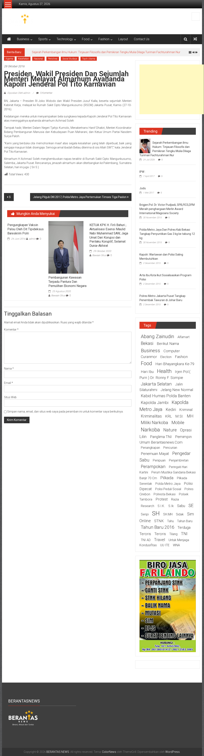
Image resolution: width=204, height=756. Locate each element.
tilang (173, 534)
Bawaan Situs (58, 295)
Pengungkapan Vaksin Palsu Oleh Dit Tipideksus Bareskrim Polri (25, 229)
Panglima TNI (161, 437)
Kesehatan (23, 58)
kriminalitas (151, 416)
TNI (184, 533)
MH (190, 416)
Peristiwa (52, 58)
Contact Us (141, 39)
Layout (123, 39)
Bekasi (147, 343)
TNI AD (146, 540)
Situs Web (10, 397)
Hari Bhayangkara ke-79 (174, 364)
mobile (178, 422)
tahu (170, 521)
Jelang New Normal (177, 390)
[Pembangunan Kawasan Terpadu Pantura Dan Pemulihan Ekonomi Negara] (65, 247)
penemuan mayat (155, 454)
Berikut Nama (168, 343)
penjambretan (178, 460)
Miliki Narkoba (154, 422)
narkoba (150, 430)
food (146, 363)
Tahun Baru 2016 (157, 527)
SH (156, 513)
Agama (9, 58)
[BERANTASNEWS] (23, 717)
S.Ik (171, 506)
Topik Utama (88, 58)
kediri (171, 409)
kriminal (185, 410)
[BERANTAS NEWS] (9, 39)
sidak (180, 514)
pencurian (170, 448)
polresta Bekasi (165, 494)
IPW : (142, 171)
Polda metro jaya (167, 484)
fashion (181, 357)
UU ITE (165, 545)
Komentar (11, 329)
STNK (159, 521)
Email (8, 382)
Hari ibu (147, 372)
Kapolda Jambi (154, 402)
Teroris (160, 534)
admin (32, 238)
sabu (181, 506)
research (147, 506)
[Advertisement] (171, 89)
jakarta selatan (156, 383)
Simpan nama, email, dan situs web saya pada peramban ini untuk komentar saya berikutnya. (65, 411)
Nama (9, 368)
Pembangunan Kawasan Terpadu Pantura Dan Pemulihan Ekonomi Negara (67, 282)
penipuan (159, 460)
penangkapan (150, 448)
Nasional (38, 58)
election (166, 357)
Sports (43, 39)
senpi (145, 514)
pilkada (167, 477)
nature (170, 429)
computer (172, 351)
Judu (142, 188)
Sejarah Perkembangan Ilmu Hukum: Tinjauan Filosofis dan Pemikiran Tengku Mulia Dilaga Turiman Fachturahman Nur (106, 52)
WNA (176, 545)
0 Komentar (46, 93)
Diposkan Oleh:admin (19, 93)
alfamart (183, 337)
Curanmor (149, 357)
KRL (168, 416)
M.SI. (179, 416)
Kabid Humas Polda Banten (166, 395)
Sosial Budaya (69, 58)
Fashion (103, 39)
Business (23, 39)
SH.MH (168, 514)
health (164, 371)
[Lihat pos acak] (195, 39)
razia (175, 499)
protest (162, 499)
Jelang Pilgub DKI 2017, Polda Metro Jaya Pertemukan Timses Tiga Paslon (80, 197)
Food (85, 39)
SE (190, 505)
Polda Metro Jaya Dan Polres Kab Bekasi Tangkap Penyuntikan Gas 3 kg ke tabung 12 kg (167, 234)
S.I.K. (161, 506)
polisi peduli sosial (168, 489)
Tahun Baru (184, 521)
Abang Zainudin (157, 336)
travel (159, 539)
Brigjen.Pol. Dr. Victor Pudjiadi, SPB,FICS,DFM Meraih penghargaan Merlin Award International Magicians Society (167, 209)
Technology (65, 39)
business (150, 350)
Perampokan (153, 466)
